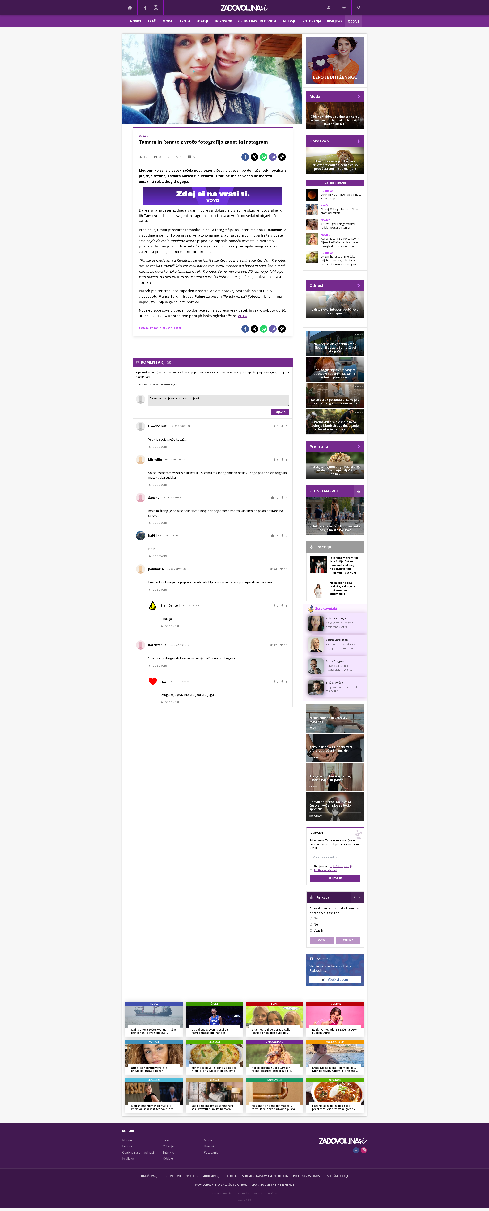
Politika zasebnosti (307, 1176)
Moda (167, 21)
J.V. (145, 157)
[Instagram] (156, 7)
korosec (155, 328)
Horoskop (223, 21)
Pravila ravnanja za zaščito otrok (221, 1184)
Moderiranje (211, 1176)
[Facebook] (145, 7)
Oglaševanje (150, 1176)
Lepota (184, 21)
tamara (144, 328)
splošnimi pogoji (340, 866)
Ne (316, 924)
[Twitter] (254, 157)
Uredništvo (172, 1176)
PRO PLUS (191, 1176)
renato (167, 328)
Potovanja (312, 21)
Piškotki (232, 1176)
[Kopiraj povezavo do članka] (282, 157)
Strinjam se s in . (334, 868)
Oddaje (353, 21)
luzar (178, 328)
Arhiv (357, 897)
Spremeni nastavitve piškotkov (265, 1176)
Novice (136, 21)
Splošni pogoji (337, 1176)
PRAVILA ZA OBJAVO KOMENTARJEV (157, 384)
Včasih (318, 930)
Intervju (289, 21)
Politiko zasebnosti (325, 870)
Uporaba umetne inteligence (272, 1184)
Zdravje (202, 21)
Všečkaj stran (338, 979)
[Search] (359, 7)
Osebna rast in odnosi (257, 21)
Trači (152, 21)
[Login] (328, 7)
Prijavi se (280, 412)
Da (316, 918)
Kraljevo (334, 21)
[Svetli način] (343, 7)
